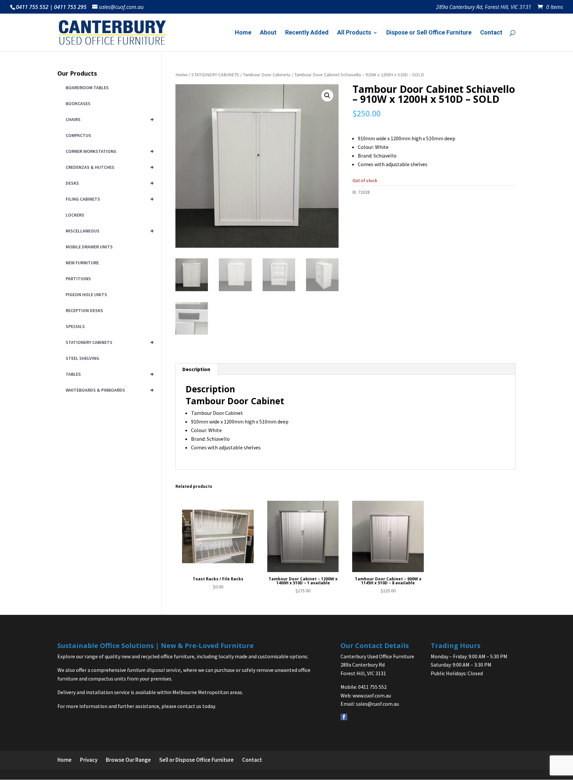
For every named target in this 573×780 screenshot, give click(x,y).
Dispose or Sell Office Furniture (429, 33)
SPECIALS (75, 326)
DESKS (109, 183)
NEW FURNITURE (82, 263)
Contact (491, 33)
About (268, 33)
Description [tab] (196, 369)
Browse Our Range (128, 759)
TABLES (109, 374)
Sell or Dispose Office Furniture (196, 759)
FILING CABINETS (109, 199)
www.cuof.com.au (371, 695)
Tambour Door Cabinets (266, 75)
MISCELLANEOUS (109, 231)
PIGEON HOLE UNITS (86, 294)
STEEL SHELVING (82, 358)
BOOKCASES (78, 103)
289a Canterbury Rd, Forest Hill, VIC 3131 (483, 7)
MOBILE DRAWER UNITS (89, 247)
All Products (354, 33)
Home (243, 33)
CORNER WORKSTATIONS (109, 151)
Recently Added (307, 33)
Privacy (88, 759)
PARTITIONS (78, 279)
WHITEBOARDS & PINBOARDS (109, 390)
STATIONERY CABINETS (215, 75)
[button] (327, 95)
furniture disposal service (154, 670)
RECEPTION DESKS (84, 310)
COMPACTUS (78, 135)
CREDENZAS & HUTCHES (109, 167)
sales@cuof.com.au (377, 703)
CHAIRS (109, 119)
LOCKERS (75, 215)
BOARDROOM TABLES (87, 88)
